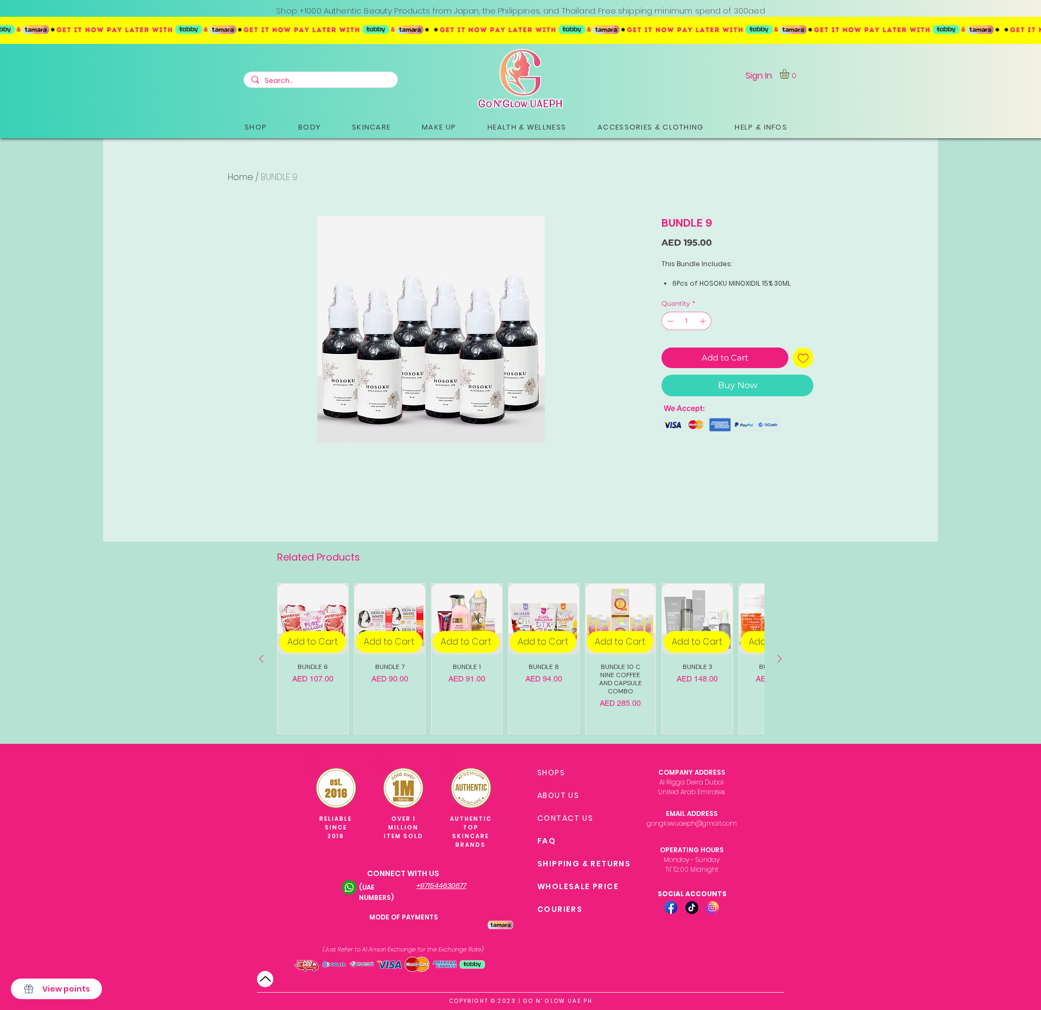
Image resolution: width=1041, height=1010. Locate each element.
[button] (255, 127)
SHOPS (551, 772)
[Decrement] (669, 321)
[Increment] (704, 321)
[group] (520, 659)
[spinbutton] (686, 321)
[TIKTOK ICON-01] (692, 907)
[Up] (265, 979)
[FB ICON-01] (671, 907)
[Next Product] (779, 658)
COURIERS (559, 909)
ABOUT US (558, 795)
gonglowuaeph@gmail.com (692, 823)
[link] (790, 74)
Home (240, 177)
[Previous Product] (261, 658)
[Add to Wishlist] (803, 358)
